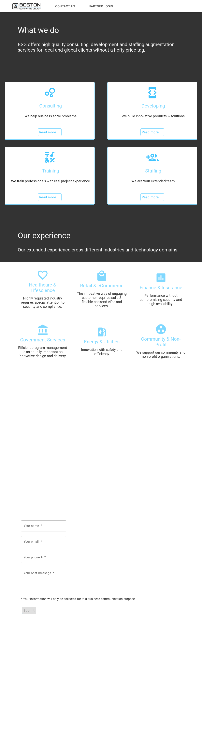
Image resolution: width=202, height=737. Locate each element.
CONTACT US (65, 6)
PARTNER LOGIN (101, 6)
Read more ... (49, 132)
